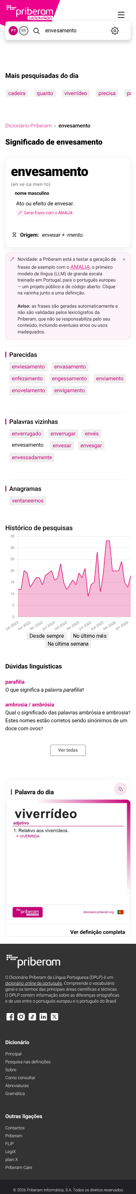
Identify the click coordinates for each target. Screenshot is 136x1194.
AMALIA (80, 267)
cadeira (16, 93)
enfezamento (27, 378)
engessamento (69, 378)
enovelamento (28, 390)
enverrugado (26, 433)
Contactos (15, 1128)
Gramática (15, 1093)
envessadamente (32, 457)
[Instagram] (21, 1020)
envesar (62, 445)
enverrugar (63, 433)
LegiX (10, 1151)
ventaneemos (28, 500)
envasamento (70, 366)
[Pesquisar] (36, 30)
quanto (45, 93)
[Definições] (114, 30)
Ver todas (68, 750)
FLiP (9, 1144)
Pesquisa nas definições (28, 1062)
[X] (54, 1020)
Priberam (13, 1136)
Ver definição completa (97, 932)
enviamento (109, 378)
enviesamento (28, 366)
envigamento (69, 390)
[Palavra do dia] (120, 789)
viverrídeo (75, 93)
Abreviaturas (17, 1085)
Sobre (10, 1070)
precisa (107, 93)
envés (92, 433)
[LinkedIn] (43, 1020)
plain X (11, 1159)
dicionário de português (33, 983)
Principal (13, 1054)
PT (13, 30)
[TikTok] (32, 1020)
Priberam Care (18, 1167)
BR (23, 30)
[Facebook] (10, 1020)
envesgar (91, 445)
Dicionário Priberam (28, 125)
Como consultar (20, 1077)
